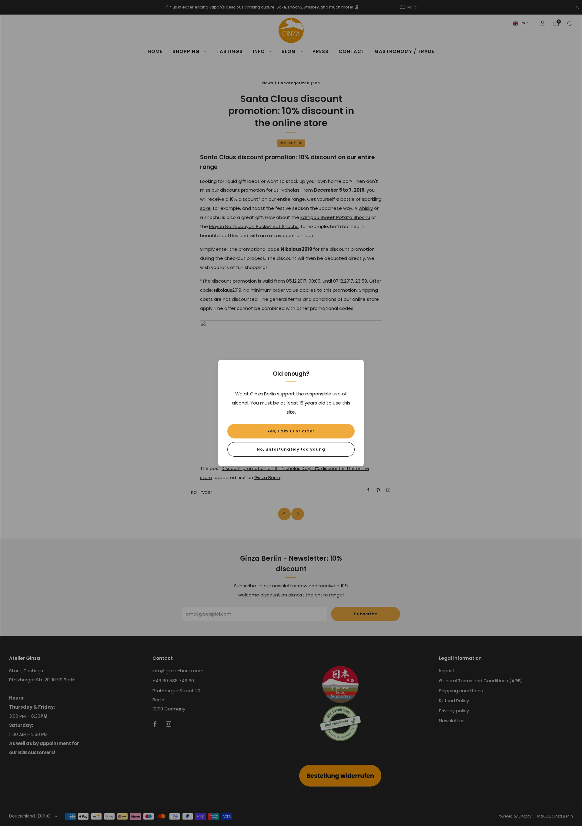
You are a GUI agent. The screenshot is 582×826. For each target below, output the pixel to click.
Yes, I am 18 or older (291, 431)
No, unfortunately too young (291, 449)
